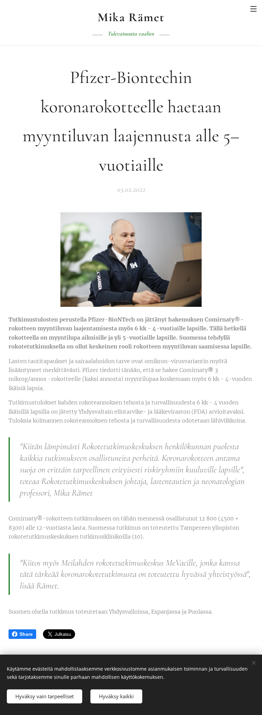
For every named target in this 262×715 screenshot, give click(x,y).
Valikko (253, 8)
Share (26, 634)
